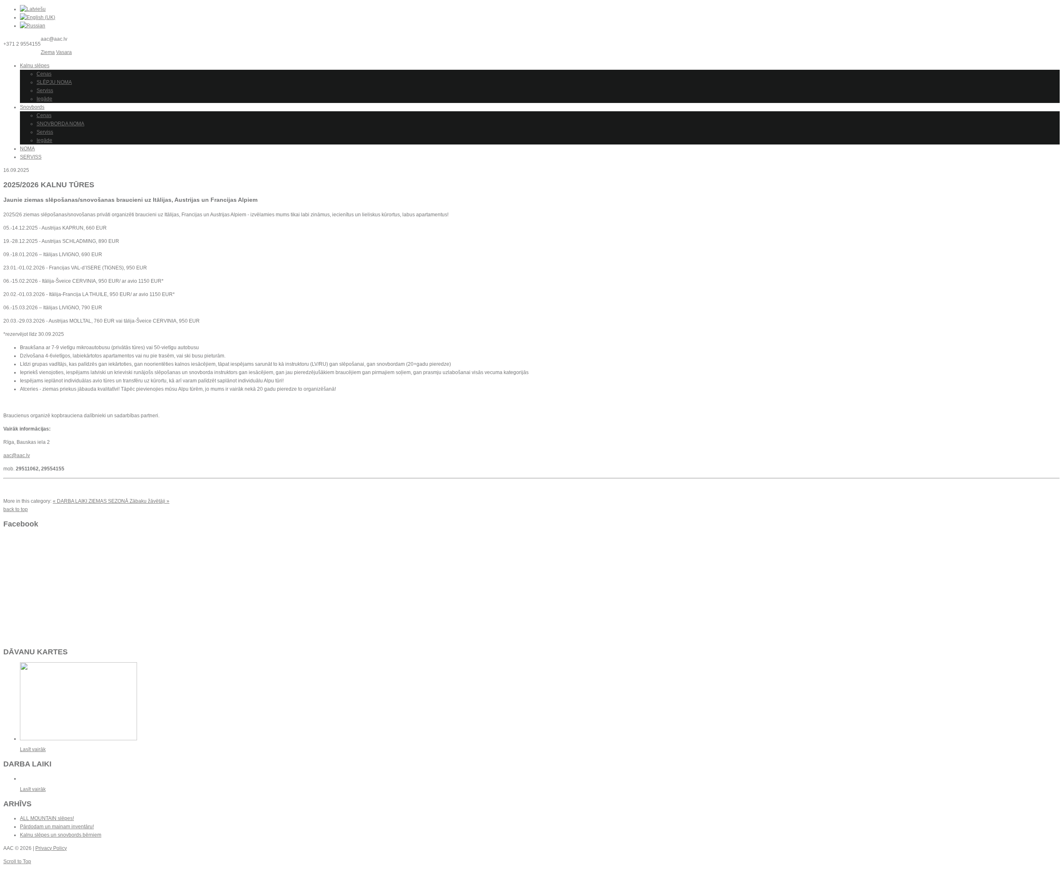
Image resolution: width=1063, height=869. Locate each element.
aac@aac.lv (16, 455)
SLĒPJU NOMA (54, 82)
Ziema (48, 52)
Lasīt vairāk (33, 749)
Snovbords (32, 107)
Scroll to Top (17, 861)
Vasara (64, 52)
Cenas (44, 74)
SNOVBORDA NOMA (60, 124)
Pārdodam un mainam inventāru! (57, 827)
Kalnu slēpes (34, 66)
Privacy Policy (51, 848)
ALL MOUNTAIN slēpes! (47, 818)
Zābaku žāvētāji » (149, 501)
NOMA (27, 149)
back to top (15, 509)
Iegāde (44, 99)
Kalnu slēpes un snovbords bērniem (60, 835)
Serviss (45, 90)
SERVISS (31, 157)
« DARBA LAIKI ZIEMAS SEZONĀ (91, 501)
